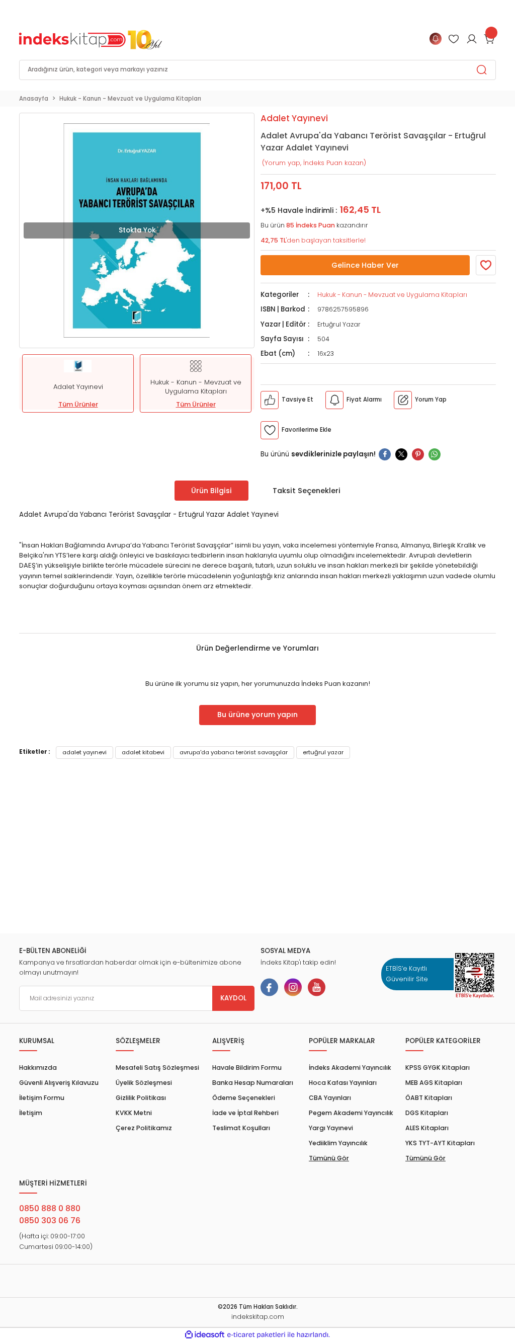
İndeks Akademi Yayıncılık (350, 1067)
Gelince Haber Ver (365, 265)
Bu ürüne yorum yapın (257, 714)
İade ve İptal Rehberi (245, 1113)
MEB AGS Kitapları (433, 1082)
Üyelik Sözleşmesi (144, 1082)
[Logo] (90, 39)
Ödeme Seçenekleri (243, 1097)
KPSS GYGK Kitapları (437, 1067)
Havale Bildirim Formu (247, 1067)
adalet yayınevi (84, 752)
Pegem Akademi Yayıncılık (351, 1113)
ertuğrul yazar (323, 752)
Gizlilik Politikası (141, 1097)
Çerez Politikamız (144, 1128)
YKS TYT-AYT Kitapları (440, 1143)
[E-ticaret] (256, 1334)
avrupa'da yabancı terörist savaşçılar (234, 752)
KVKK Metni (134, 1113)
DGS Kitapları (426, 1113)
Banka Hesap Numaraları (252, 1082)
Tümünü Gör (329, 1158)
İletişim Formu (41, 1097)
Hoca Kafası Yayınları (343, 1082)
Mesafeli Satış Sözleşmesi (157, 1067)
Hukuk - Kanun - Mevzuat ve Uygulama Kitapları (392, 294)
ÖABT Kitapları (428, 1097)
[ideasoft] (205, 1334)
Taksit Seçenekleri (306, 491)
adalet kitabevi (143, 752)
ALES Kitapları (427, 1128)
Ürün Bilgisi (211, 491)
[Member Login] (454, 39)
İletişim (30, 1113)
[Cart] (490, 39)
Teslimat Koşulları (241, 1128)
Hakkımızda (38, 1067)
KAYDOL (233, 998)
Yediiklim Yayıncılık (338, 1143)
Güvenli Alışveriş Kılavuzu (59, 1082)
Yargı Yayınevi (331, 1128)
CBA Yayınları (330, 1097)
